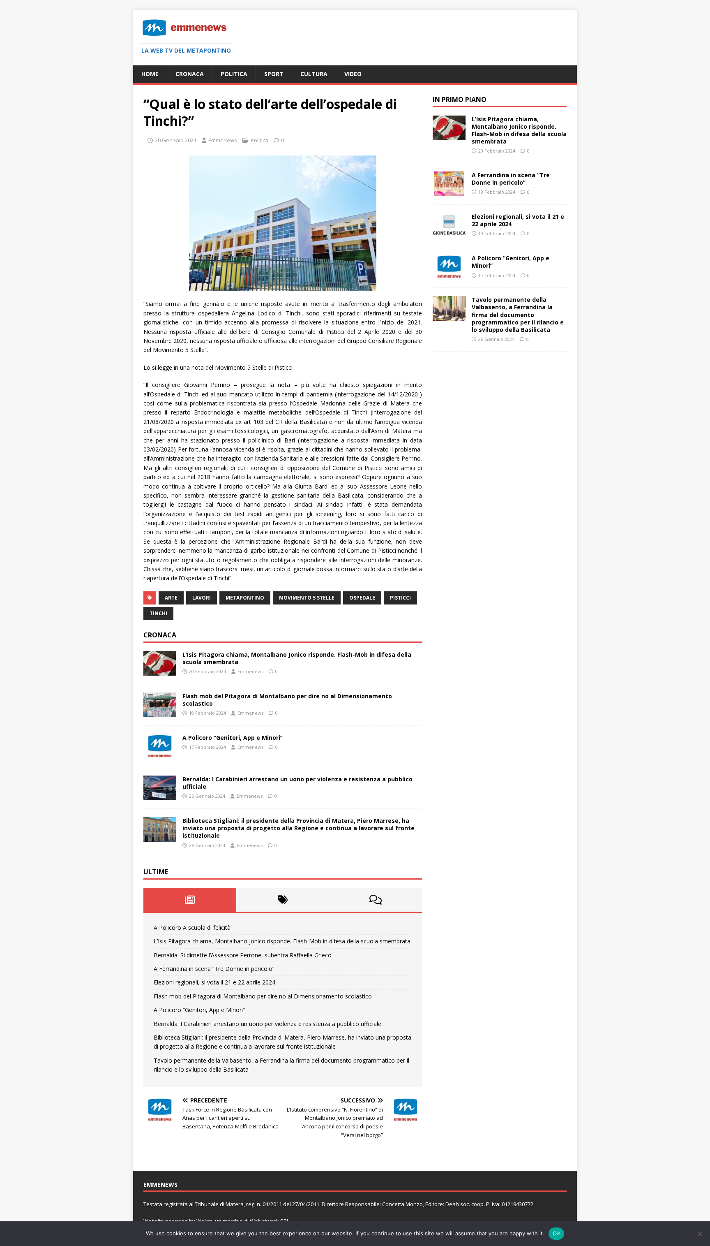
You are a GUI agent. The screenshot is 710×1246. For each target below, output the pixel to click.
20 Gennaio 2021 (175, 140)
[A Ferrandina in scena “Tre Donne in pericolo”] (449, 191)
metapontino (245, 597)
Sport (274, 74)
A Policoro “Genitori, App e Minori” (232, 737)
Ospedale (362, 597)
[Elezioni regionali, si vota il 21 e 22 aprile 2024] (449, 233)
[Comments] (375, 900)
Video (353, 74)
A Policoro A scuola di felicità (192, 927)
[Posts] (189, 900)
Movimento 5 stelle (306, 597)
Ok (556, 1233)
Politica (234, 74)
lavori (201, 597)
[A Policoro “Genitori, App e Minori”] (159, 754)
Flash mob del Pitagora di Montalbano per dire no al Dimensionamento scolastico (287, 699)
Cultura (313, 74)
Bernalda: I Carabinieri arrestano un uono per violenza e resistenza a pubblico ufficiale (297, 782)
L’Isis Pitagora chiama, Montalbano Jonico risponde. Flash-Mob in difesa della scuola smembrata (296, 658)
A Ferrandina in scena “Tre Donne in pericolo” (214, 969)
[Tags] (282, 900)
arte (171, 597)
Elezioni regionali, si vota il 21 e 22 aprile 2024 (214, 982)
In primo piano (459, 99)
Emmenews (222, 140)
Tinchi (158, 613)
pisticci (400, 597)
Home (150, 74)
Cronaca (189, 74)
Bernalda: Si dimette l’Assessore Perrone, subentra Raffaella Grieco (243, 955)
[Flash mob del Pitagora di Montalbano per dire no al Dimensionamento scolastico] (159, 712)
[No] (700, 1234)
